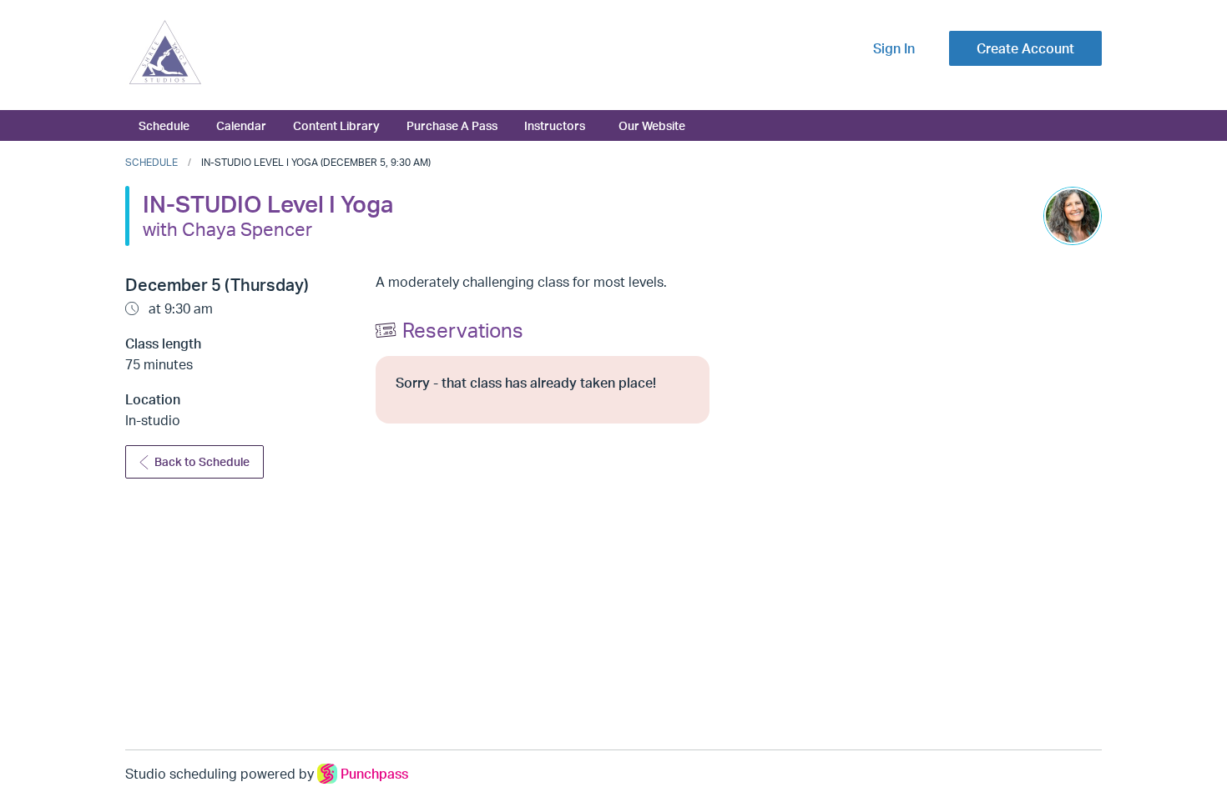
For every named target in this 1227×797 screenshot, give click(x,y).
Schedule (164, 125)
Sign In (894, 48)
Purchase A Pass (451, 125)
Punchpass (374, 773)
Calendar (241, 125)
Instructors (554, 125)
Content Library (336, 125)
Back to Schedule (202, 461)
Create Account (1025, 48)
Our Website (652, 125)
